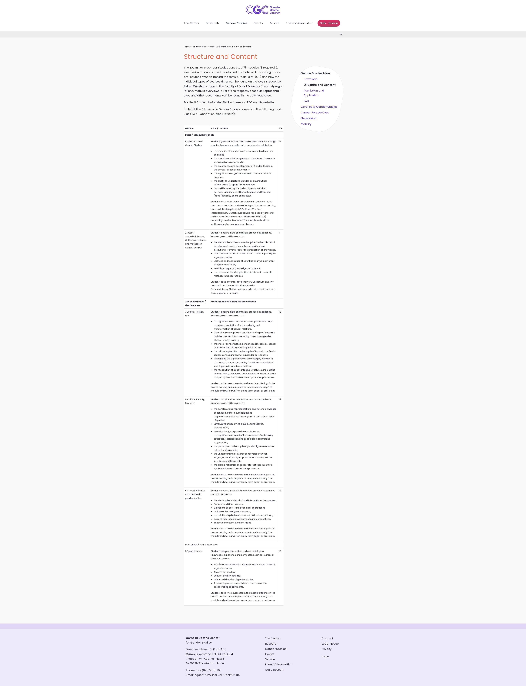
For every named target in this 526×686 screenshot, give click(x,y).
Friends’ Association (299, 23)
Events (258, 23)
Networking (309, 118)
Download (311, 79)
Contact (327, 638)
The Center (191, 23)
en (340, 34)
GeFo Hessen (329, 23)
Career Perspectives (315, 112)
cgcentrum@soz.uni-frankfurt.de (217, 675)
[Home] (263, 13)
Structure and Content (320, 85)
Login (325, 656)
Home (187, 46)
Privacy (326, 649)
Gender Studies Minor (218, 46)
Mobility (306, 124)
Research (212, 23)
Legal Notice (330, 644)
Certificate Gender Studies (319, 107)
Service (274, 23)
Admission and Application (314, 93)
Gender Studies (236, 23)
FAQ (306, 101)
